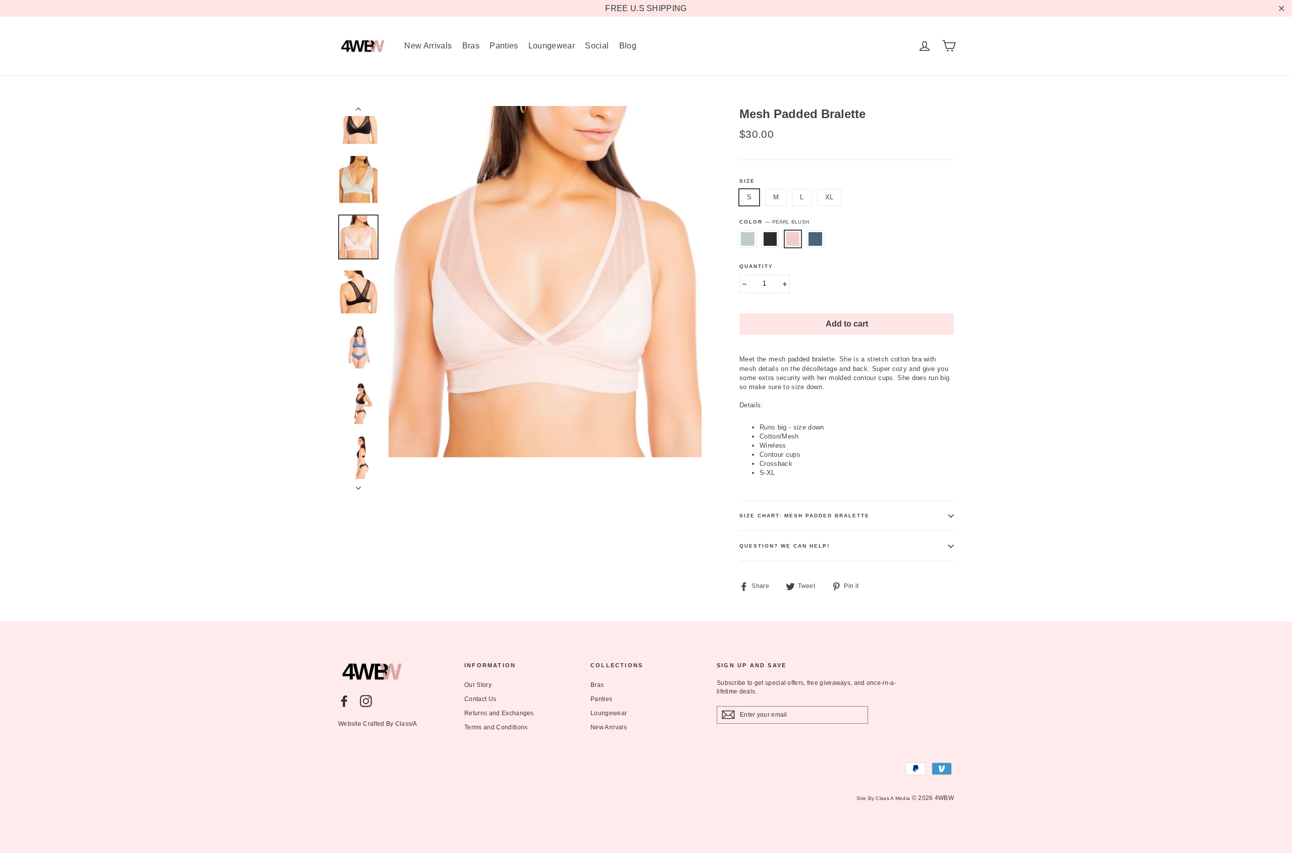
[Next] (358, 485)
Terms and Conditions (496, 727)
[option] (545, 281)
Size (747, 181)
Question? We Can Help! (784, 546)
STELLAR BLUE (815, 239)
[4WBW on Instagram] (366, 701)
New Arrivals (428, 45)
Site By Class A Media (883, 798)
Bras (470, 45)
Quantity (756, 266)
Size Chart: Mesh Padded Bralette (804, 515)
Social (597, 45)
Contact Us (480, 699)
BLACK (770, 239)
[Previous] (358, 111)
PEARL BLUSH (793, 239)
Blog (627, 45)
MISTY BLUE (747, 239)
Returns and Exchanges (499, 713)
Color (774, 222)
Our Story (478, 684)
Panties (504, 45)
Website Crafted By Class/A (377, 723)
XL (829, 197)
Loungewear (551, 45)
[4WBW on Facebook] (344, 701)
